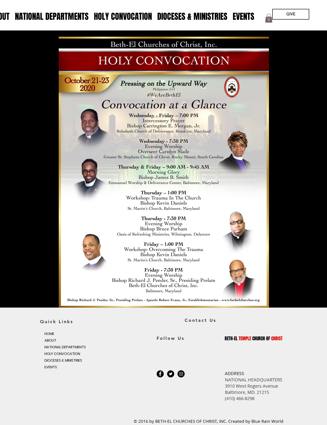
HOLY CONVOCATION (62, 353)
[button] (51, 16)
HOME (49, 333)
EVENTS (50, 367)
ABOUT (50, 340)
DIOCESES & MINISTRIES (63, 360)
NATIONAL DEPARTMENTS (65, 347)
